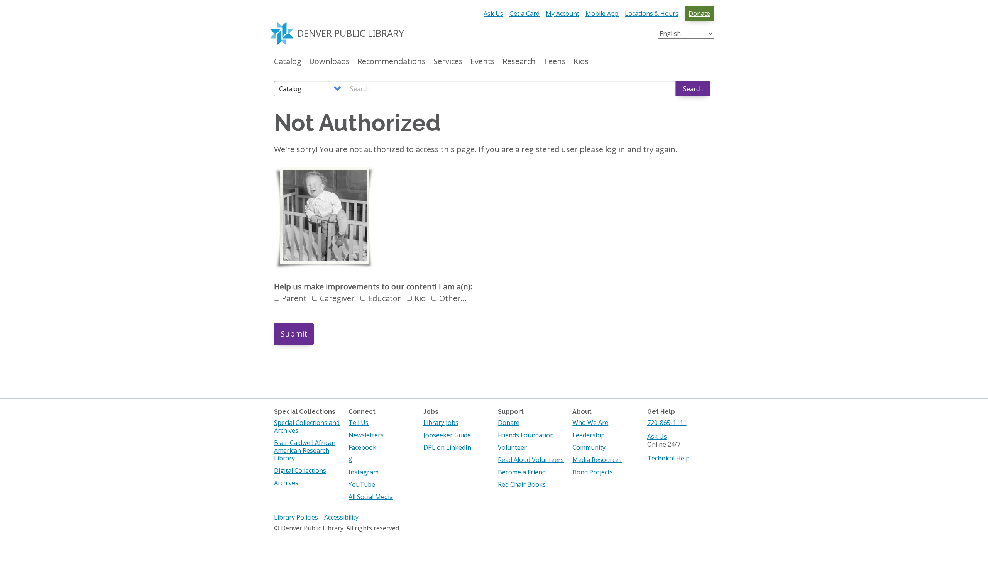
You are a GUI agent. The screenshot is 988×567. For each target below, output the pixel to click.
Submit (294, 333)
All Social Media (371, 497)
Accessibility (341, 517)
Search (693, 89)
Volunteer (512, 447)
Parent (294, 298)
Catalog (287, 61)
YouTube (362, 484)
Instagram (364, 472)
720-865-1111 (667, 422)
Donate (699, 13)
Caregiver (337, 298)
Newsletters (366, 435)
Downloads (329, 61)
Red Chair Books (522, 484)
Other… (453, 298)
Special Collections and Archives (307, 426)
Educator (384, 298)
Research (519, 61)
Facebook (362, 447)
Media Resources (597, 459)
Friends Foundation (526, 435)
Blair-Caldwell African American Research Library (304, 450)
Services (448, 61)
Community (589, 447)
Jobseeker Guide (447, 435)
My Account (562, 13)
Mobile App (602, 13)
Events (482, 61)
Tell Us (359, 422)
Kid (420, 298)
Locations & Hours (651, 13)
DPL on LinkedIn (447, 447)
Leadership (588, 435)
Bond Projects (592, 472)
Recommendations (391, 61)
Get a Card (524, 13)
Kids (581, 61)
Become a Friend (522, 472)
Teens (554, 61)
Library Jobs (440, 422)
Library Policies (296, 517)
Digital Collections (300, 470)
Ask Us (493, 13)
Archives (286, 483)
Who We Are (590, 422)
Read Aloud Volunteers (531, 459)
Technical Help (668, 458)
